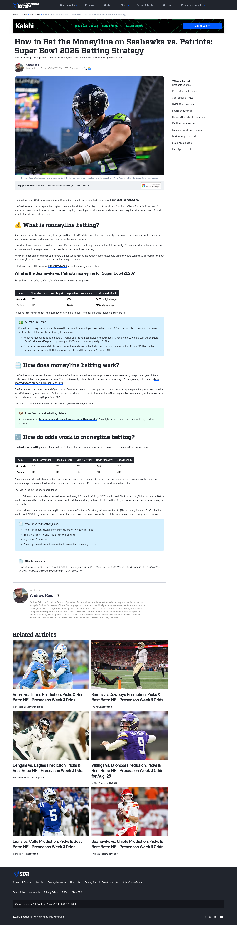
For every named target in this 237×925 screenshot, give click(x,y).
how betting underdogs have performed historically (68, 418)
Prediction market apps (185, 91)
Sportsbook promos (182, 97)
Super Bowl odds (57, 265)
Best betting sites (181, 84)
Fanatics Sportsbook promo (187, 129)
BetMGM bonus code (183, 104)
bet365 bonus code (182, 110)
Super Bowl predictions (32, 210)
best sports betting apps (33, 447)
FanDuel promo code (183, 123)
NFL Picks (35, 14)
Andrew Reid (32, 64)
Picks (24, 14)
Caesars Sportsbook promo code (189, 116)
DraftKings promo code (184, 136)
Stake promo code (182, 142)
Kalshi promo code (182, 149)
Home (15, 14)
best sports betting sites (75, 280)
